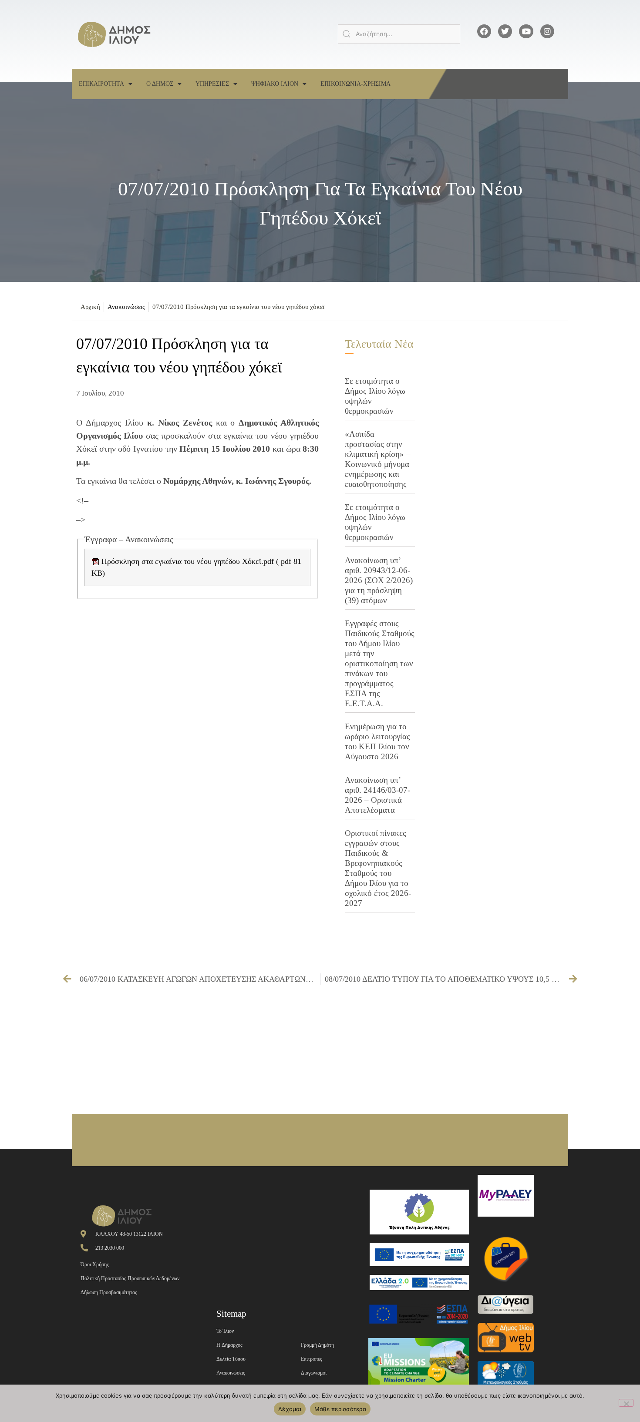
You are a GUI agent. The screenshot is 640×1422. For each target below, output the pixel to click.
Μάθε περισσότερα (340, 1408)
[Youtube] (526, 31)
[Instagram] (547, 31)
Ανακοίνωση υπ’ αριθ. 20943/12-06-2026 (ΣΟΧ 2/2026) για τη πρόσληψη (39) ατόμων (379, 580)
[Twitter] (505, 31)
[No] (626, 1403)
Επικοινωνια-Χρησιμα (355, 83)
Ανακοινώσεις (126, 306)
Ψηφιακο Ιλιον (274, 83)
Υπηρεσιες (212, 83)
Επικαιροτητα (101, 83)
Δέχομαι (289, 1408)
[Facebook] (484, 31)
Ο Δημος (159, 83)
